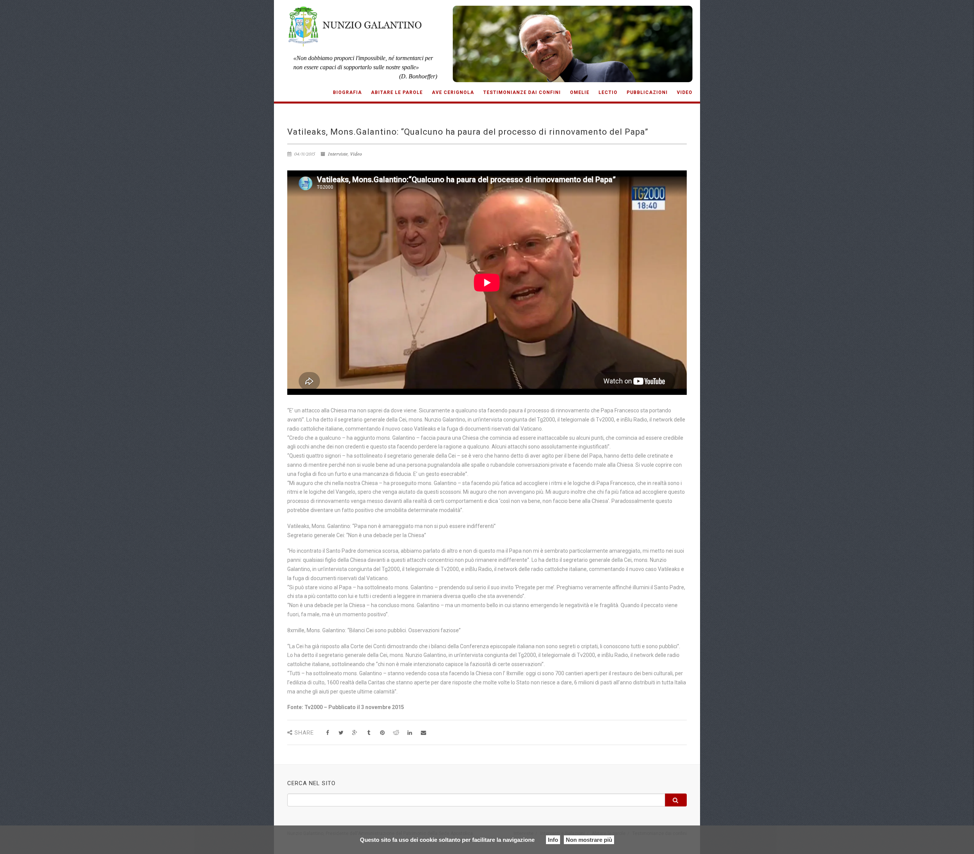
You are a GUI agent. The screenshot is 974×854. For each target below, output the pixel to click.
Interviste (338, 154)
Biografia (347, 92)
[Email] (423, 733)
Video (684, 92)
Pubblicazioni (647, 92)
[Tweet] (341, 733)
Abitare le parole (397, 92)
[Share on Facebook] (327, 733)
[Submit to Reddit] (396, 733)
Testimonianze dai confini (522, 92)
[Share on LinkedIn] (409, 733)
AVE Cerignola (453, 92)
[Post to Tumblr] (368, 733)
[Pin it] (382, 733)
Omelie (579, 92)
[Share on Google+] (355, 733)
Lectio (608, 92)
